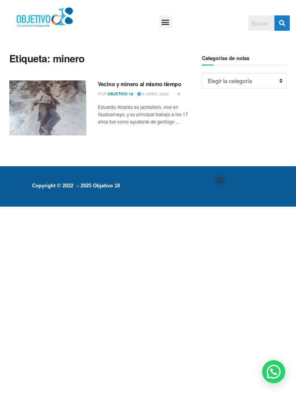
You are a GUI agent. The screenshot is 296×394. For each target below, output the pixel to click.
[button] (165, 21)
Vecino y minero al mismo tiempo (139, 84)
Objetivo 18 (120, 94)
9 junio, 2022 (155, 94)
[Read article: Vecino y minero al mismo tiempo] (47, 107)
